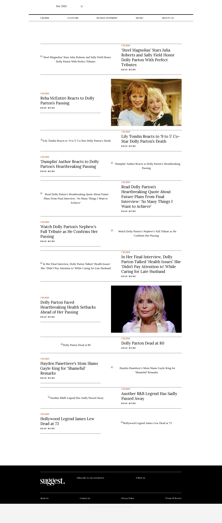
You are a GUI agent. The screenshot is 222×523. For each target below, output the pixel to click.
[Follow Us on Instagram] (169, 483)
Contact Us (85, 498)
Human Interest (107, 17)
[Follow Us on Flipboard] (180, 483)
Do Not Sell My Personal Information (104, 507)
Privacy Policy (127, 498)
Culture (72, 17)
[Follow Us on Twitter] (148, 483)
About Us (168, 17)
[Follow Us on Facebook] (138, 483)
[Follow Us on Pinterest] (159, 483)
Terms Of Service (173, 498)
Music (140, 17)
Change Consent (126, 507)
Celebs (44, 17)
